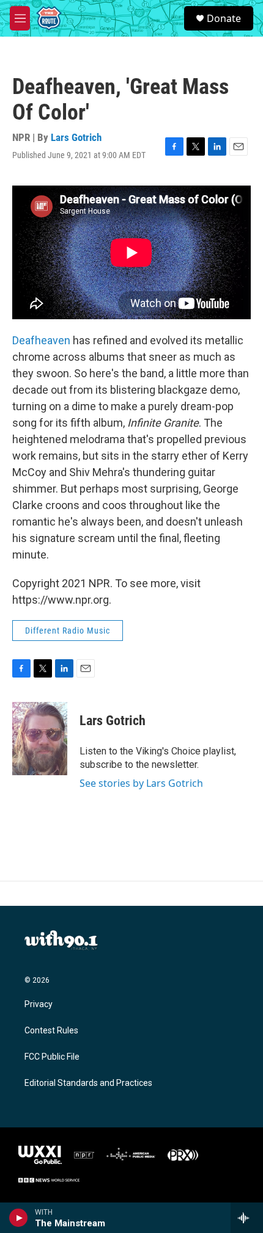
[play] (18, 1218)
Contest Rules (51, 1030)
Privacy (38, 1004)
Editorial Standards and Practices (88, 1083)
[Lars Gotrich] (39, 738)
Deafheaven (41, 340)
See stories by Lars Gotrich (141, 783)
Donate (224, 18)
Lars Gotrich (76, 137)
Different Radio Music (67, 630)
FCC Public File (52, 1056)
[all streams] (247, 1217)
